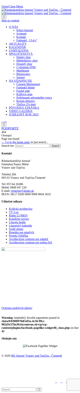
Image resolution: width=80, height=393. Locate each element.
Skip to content (10, 20)
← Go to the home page (15, 142)
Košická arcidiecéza (20, 208)
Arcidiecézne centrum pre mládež (28, 239)
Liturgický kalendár (20, 225)
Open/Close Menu (12, 6)
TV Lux (14, 212)
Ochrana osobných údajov (16, 308)
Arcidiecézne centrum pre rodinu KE (30, 242)
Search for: (7, 145)
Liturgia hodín (17, 222)
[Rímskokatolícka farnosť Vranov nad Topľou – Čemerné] (36, 11)
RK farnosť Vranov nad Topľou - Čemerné (36, 355)
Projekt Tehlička (18, 235)
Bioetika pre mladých (21, 232)
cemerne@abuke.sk (22, 190)
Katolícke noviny (19, 218)
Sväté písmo (16, 229)
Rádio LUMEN (18, 215)
